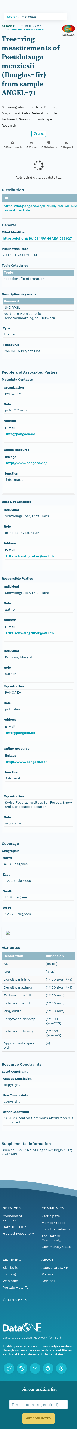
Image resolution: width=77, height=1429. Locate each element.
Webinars (10, 1281)
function (11, 473)
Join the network (56, 1229)
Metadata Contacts (17, 379)
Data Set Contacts (16, 502)
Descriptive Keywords (19, 294)
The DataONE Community (52, 1238)
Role (7, 404)
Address (10, 421)
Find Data (17, 1300)
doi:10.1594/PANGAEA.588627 (23, 29)
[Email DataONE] (35, 1368)
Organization (14, 388)
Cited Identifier (14, 232)
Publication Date (15, 249)
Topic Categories (15, 265)
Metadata (29, 16)
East (6, 874)
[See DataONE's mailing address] (61, 1368)
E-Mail (10, 428)
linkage (10, 457)
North (7, 858)
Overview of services (12, 1218)
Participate (50, 1216)
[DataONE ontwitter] (9, 1368)
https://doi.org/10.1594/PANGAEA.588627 (37, 238)
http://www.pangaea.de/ (26, 463)
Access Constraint (17, 1079)
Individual (11, 510)
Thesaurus (11, 345)
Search (12, 16)
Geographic (10, 851)
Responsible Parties (17, 578)
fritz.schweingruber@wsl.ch (30, 556)
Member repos (53, 1223)
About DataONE (54, 1268)
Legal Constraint (15, 1072)
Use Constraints (15, 1095)
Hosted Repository (18, 1233)
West (7, 908)
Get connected (38, 1418)
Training (9, 1274)
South (7, 891)
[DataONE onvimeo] (22, 1368)
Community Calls (55, 1247)
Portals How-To (16, 1287)
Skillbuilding (13, 1268)
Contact (48, 1281)
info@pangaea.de (20, 434)
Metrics (47, 1274)
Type (6, 328)
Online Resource (17, 450)
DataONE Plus (14, 1227)
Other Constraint (16, 1112)
